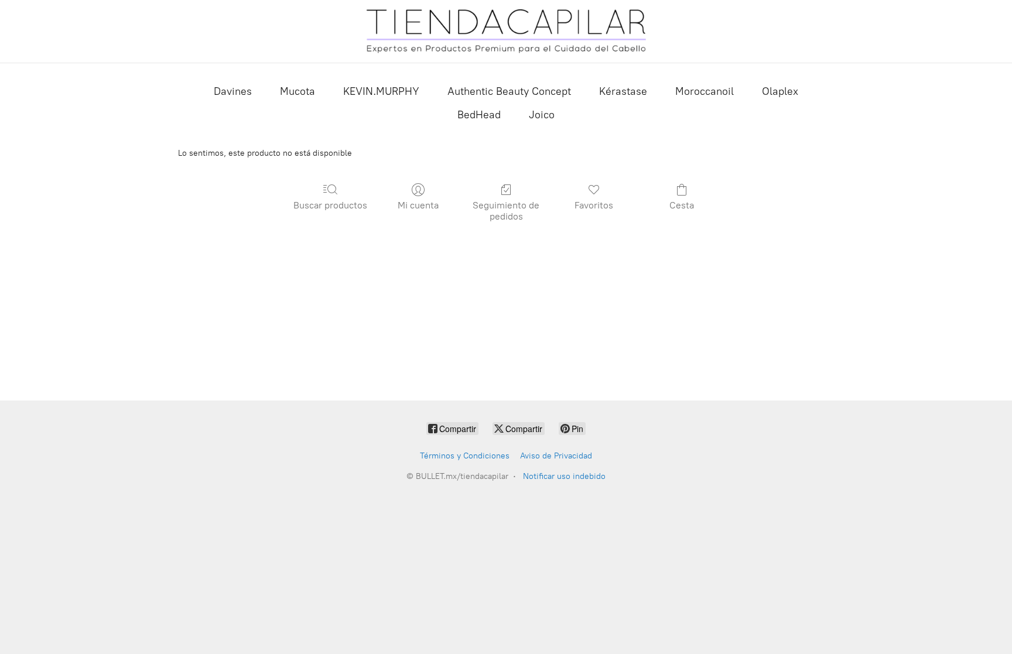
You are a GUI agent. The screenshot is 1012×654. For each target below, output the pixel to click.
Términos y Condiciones (465, 456)
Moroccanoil (704, 91)
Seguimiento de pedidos (506, 211)
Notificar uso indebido (564, 476)
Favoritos (594, 205)
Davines (233, 91)
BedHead (479, 114)
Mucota (297, 91)
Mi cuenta (418, 205)
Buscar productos (330, 205)
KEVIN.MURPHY (381, 91)
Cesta (681, 205)
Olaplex (780, 91)
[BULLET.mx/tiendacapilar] (506, 31)
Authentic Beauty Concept (509, 91)
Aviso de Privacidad (556, 456)
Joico (542, 114)
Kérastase (623, 91)
